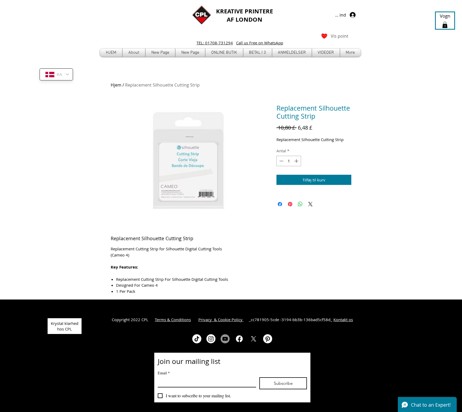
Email (164, 373)
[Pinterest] (267, 338)
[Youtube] (225, 338)
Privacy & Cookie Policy (221, 319)
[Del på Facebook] (280, 204)
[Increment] (297, 161)
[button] (224, 53)
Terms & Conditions (173, 319)
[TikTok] (196, 338)
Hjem (116, 85)
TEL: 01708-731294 (215, 42)
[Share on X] (310, 204)
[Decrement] (280, 161)
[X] (253, 338)
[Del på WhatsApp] (300, 204)
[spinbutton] (288, 161)
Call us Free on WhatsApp (259, 42)
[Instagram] (210, 338)
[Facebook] (239, 338)
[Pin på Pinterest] (290, 204)
